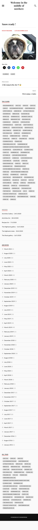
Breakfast (15, 466)
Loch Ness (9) (7, 160)
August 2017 (8, 410)
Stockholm (16, 499)
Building (26, 466)
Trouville (19, 502)
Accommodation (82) (16, 108)
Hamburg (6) (14, 152)
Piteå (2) (5, 174)
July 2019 (7, 310)
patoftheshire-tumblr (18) (19, 171)
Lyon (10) (24, 160)
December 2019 (9, 288)
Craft (6, 469)
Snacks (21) (31, 182)
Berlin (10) (16, 113)
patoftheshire (7, 30)
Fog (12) (31, 138)
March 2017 (8, 427)
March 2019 (8, 327)
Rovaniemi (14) (28, 177)
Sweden (27, 499)
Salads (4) (16, 180)
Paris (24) (6, 171)
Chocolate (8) (25, 122)
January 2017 (8, 432)
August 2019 (8, 305)
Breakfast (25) (15, 119)
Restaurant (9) (17, 177)
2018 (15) (25, 105)
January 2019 (8, 336)
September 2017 (9, 405)
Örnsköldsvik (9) (20, 166)
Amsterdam (23, 461)
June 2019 (7, 314)
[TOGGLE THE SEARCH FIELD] (35, 5)
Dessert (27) (17, 130)
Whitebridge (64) (23, 196)
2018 (13, 458)
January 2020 (8, 284)
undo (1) (31, 191)
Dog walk (7, 472)
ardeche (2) (17, 111)
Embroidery (19, 472)
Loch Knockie (25, 486)
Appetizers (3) (7, 111)
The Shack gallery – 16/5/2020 (11, 235)
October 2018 (8, 349)
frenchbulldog (9, 477)
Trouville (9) (17, 191)
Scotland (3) (7, 182)
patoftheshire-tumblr (11, 494)
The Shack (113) (26, 188)
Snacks (29, 497)
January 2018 (8, 388)
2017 (5, 458)
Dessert (28, 469)
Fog (15, 475)
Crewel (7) (6, 127)
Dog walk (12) (7, 133)
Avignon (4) (6, 113)
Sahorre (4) (6, 180)
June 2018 (7, 366)
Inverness (18, 483)
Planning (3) (14, 174)
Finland (7, 475)
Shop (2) (15, 182)
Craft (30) (18, 124)
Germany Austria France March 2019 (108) (16, 146)
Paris (25, 491)
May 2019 (7, 318)
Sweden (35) (15, 188)
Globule (5, 74)
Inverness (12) (25, 152)
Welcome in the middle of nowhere (19, 5)
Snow (6, 499)
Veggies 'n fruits (9, 505)
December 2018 (9, 340)
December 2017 (9, 392)
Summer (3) (6, 188)
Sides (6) (23, 182)
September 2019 (9, 301)
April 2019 (7, 323)
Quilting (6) (7, 177)
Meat (6, 491)
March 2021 (8, 249)
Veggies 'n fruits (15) (9, 193)
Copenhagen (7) (8, 124)
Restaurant (7, 497)
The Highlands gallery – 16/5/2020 (13, 227)
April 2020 (7, 271)
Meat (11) (25, 163)
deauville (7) (29, 127)
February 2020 (8, 279)
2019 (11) (32, 105)
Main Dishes (24, 488)
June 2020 (7, 262)
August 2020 (8, 253)
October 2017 (8, 401)
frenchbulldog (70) (9, 144)
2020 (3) (5, 108)
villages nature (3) (9, 196)
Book (28, 463)
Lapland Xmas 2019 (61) (19, 155)
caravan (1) (6, 122)
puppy (25, 494)
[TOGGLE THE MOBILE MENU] (3, 5)
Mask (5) (17, 163)
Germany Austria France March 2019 (16, 480)
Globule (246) (29, 149)
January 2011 (8, 445)
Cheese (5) (16, 122)
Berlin (19, 463)
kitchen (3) (6, 155)
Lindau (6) (16, 158)
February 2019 (8, 332)
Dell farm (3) (7, 130)
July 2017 (7, 414)
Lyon (14, 488)
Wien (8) (32, 196)
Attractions (8, 463)
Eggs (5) (5, 135)
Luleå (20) (16, 160)
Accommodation (9, 461)
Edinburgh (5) (26, 133)
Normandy (15, 491)
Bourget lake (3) (27, 116)
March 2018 (8, 379)
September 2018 (9, 353)
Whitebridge (24, 505)
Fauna (29, 472)
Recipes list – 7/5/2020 (9, 222)
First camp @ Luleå (29, 94)
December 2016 (9, 436)
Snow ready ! (9, 24)
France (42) (18, 141)
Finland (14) (23, 138)
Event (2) (25, 135)
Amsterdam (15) (30, 108)
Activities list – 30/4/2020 (10, 218)
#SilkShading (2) (8, 105)
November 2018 (9, 345)
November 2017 (9, 397)
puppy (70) (24, 174)
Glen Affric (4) (17, 149)
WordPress (23, 517)
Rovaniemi (19, 497)
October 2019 (8, 297)
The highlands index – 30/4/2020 (12, 231)
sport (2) (14, 185)
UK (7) (25, 191)
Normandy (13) (7, 166)
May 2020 (7, 266)
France (23, 475)
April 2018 (7, 375)
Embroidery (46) (15, 135)
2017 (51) (18, 105)
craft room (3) (28, 124)
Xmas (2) (13, 199)
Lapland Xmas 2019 (10, 486)
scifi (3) (31, 180)
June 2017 (7, 419)
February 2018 (8, 384)
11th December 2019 (21, 30)
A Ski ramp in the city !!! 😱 (11, 85)
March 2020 (8, 275)
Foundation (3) (8, 141)
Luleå (13, 74)
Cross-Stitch (17, 469)
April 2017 (7, 423)
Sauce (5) (23, 180)
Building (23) (26, 119)
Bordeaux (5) (15, 116)
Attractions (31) (29, 111)
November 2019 (9, 292)
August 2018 (8, 358)
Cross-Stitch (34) (17, 127)
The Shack (8, 502)
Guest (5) (6, 152)
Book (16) (6, 116)
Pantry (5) (26, 169)
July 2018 (7, 362)
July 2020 (7, 258)
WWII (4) (5, 199)
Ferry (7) (14, 138)
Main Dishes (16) (8, 163)
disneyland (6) (27, 130)
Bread (6, 466)
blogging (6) (25, 113)
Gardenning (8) (22, 144)
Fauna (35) (6, 138)
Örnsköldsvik (8, 508)
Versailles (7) (23, 193)
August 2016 (8, 440)
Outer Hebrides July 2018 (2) (11, 169)
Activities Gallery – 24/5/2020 (11, 213)
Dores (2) (17, 133)
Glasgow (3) (7, 149)
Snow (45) (6, 185)
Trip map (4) (6, 191)
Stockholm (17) (24, 185)
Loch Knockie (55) (26, 158)
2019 (20, 458)
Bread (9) (6, 119)
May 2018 (7, 371)
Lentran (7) (6, 158)
